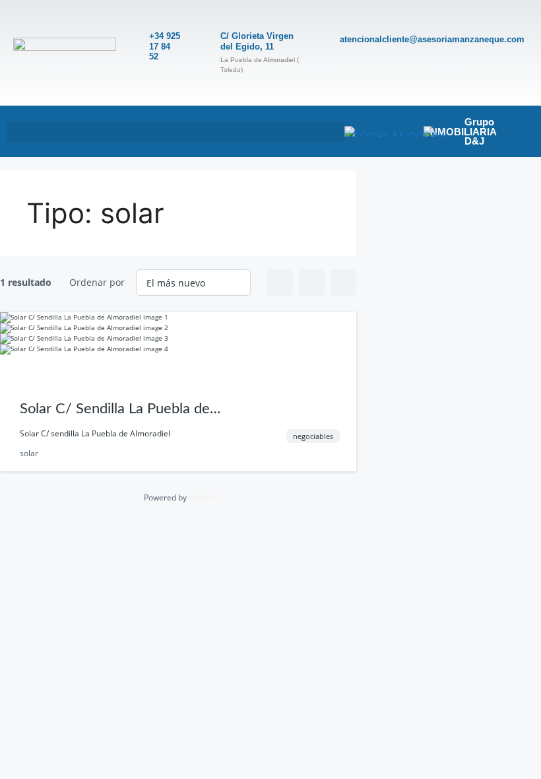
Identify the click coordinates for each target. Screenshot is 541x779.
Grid (280, 282)
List (311, 282)
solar (29, 453)
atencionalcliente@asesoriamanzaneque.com (432, 39)
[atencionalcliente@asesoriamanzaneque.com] (324, 41)
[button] (175, 132)
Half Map (343, 282)
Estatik (201, 497)
